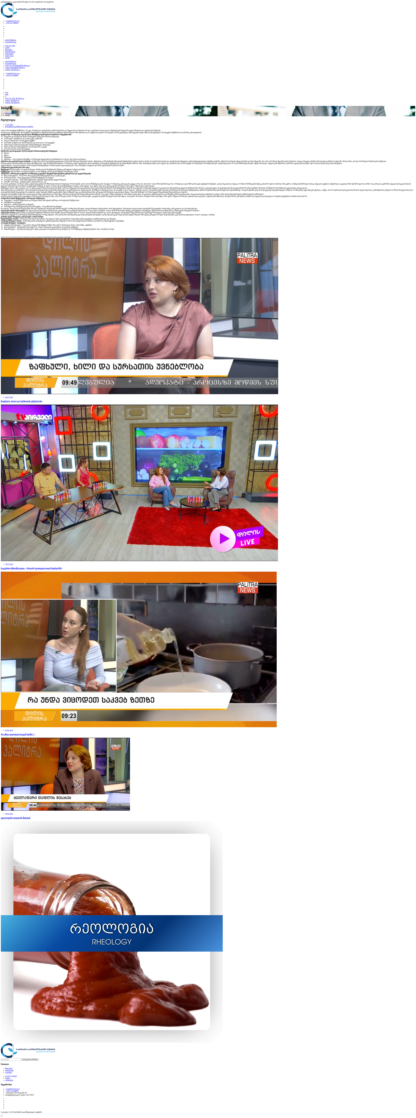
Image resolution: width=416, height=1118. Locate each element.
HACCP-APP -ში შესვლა (14, 98)
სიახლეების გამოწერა (30, 1059)
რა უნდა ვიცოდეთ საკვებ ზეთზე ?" (18, 734)
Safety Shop (9, 56)
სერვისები (9, 54)
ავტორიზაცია (10, 40)
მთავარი (8, 50)
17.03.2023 (9, 124)
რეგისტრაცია (10, 42)
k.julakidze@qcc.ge (12, 21)
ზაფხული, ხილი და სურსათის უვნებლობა (21, 401)
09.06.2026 (9, 730)
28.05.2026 (9, 814)
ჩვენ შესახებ (10, 52)
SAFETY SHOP (11, 1076)
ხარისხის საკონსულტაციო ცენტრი (19, 127)
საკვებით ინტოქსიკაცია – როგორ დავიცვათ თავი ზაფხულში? (31, 568)
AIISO (7, 48)
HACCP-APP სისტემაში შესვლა (17, 66)
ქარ (6, 94)
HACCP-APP (10, 46)
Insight (7, 58)
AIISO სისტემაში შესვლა (15, 68)
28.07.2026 (9, 397)
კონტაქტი (9, 1080)
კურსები (8, 1072)
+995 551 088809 (11, 23)
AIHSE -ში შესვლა (12, 70)
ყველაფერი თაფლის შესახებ (15, 818)
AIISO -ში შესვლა (12, 100)
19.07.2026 (9, 564)
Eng (6, 92)
